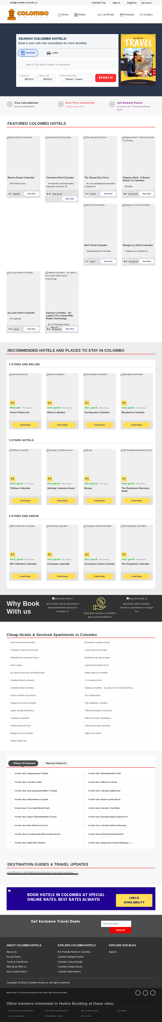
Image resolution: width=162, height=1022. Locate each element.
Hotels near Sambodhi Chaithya (29, 843)
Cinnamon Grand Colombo (99, 563)
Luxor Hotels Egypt (16, 1016)
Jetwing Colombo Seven (61, 488)
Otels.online (86, 1016)
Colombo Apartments (69, 972)
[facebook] (137, 992)
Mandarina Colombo (133, 412)
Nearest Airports (55, 763)
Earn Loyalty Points (17, 972)
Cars (55, 53)
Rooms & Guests (68, 75)
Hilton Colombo (56, 412)
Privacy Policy (14, 957)
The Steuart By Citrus (96, 177)
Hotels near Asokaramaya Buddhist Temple (35, 791)
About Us (12, 952)
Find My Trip (98, 3)
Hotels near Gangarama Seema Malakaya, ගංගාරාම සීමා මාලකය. (113, 843)
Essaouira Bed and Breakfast (21, 1010)
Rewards (128, 14)
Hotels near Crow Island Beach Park (32, 808)
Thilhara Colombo (20, 488)
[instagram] (152, 992)
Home (65, 14)
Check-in (24, 76)
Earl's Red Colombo (95, 245)
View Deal (31, 194)
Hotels (30, 53)
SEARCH (106, 78)
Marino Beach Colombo (21, 177)
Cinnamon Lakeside (58, 563)
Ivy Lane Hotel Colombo (21, 312)
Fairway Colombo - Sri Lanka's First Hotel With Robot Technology (59, 315)
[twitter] (145, 992)
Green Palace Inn (19, 412)
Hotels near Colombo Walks (28, 782)
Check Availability (134, 900)
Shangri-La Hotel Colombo (138, 245)
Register (132, 3)
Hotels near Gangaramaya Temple (31, 773)
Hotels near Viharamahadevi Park (104, 773)
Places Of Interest (24, 763)
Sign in (116, 3)
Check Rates (25, 425)
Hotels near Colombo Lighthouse (104, 791)
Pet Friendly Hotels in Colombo (74, 952)
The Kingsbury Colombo (135, 563)
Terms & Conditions (17, 962)
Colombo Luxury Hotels (70, 962)
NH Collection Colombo (23, 563)
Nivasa (88, 488)
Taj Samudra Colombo (96, 412)
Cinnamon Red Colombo (60, 177)
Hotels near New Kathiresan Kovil (30, 825)
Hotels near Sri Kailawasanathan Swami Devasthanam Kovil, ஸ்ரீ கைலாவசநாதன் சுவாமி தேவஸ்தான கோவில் (39, 834)
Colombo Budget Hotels (71, 957)
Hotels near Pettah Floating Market (106, 834)
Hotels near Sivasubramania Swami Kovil (108, 817)
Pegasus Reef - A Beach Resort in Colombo (136, 179)
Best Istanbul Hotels (90, 1010)
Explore (113, 952)
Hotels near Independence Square (31, 799)
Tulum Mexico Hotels (53, 1016)
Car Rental (107, 14)
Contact (148, 14)
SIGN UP (120, 930)
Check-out (44, 76)
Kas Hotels (122, 1010)
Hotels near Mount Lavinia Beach (104, 799)
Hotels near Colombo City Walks (104, 808)
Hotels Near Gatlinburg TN (56, 1010)
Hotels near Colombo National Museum (107, 825)
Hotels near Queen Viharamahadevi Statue (35, 817)
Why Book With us (16, 967)
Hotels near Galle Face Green (102, 782)
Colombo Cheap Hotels (70, 967)
